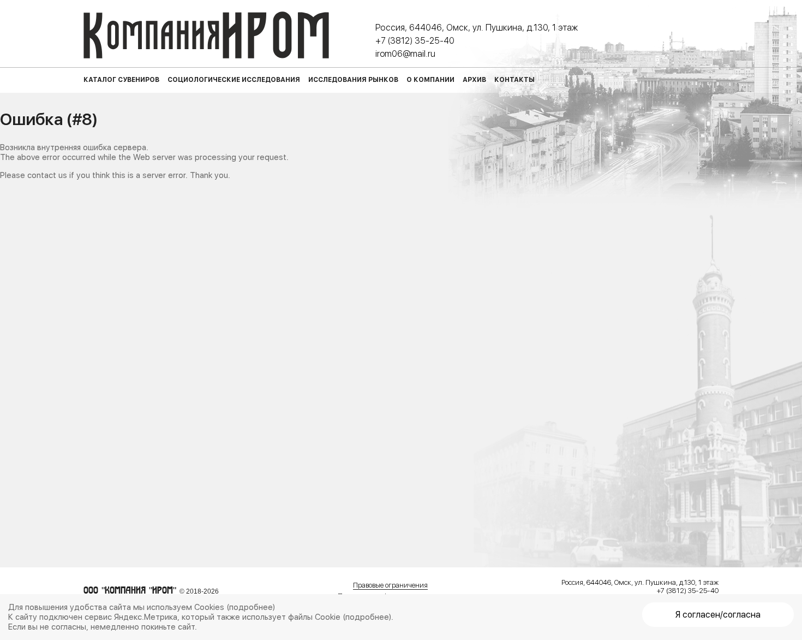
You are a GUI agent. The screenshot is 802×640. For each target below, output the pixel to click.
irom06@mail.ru (405, 54)
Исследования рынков (353, 80)
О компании (430, 80)
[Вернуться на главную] (206, 35)
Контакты (514, 80)
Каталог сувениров (121, 80)
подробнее (251, 607)
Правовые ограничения (390, 585)
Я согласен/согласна (718, 614)
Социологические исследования (233, 80)
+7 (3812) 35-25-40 (414, 40)
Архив (474, 80)
